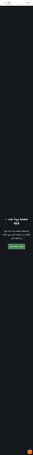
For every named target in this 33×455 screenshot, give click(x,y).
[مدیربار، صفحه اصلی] (21, 3)
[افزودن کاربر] (9, 3)
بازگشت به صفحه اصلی (16, 246)
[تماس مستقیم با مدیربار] (30, 452)
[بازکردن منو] (5, 3)
